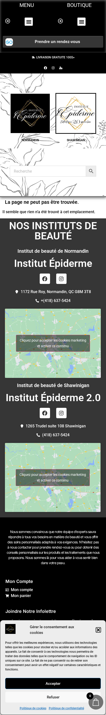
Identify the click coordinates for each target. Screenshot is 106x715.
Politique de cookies (33, 708)
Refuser (53, 697)
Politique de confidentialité (66, 708)
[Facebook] (45, 68)
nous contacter (20, 547)
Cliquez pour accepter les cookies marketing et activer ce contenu (53, 343)
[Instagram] (53, 68)
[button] (98, 629)
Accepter (53, 683)
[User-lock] (60, 68)
